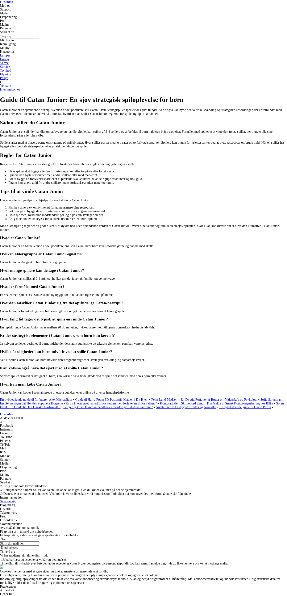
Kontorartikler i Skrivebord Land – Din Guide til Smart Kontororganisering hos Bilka (216, 403)
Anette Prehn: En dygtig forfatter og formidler (186, 407)
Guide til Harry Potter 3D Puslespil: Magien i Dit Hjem (111, 399)
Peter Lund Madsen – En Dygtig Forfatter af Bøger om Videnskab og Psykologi (204, 399)
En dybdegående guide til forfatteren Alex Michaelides (36, 399)
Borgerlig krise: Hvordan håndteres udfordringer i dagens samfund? (108, 407)
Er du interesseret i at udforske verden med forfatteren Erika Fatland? (111, 403)
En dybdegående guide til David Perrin (245, 407)
